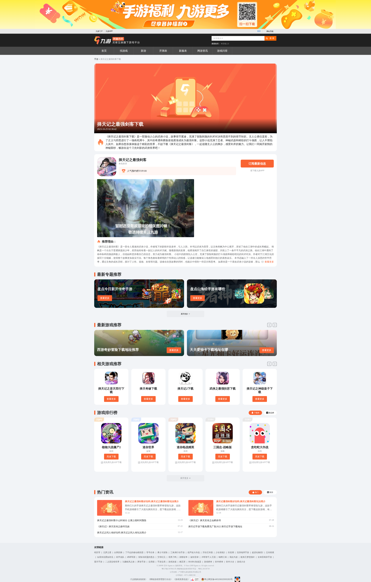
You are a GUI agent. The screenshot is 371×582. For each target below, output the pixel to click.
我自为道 (234, 557)
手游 (96, 59)
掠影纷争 (183, 557)
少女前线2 (220, 552)
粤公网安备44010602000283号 (218, 579)
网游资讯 (202, 50)
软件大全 (230, 562)
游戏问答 (222, 50)
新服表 (183, 50)
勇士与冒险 (162, 552)
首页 (104, 50)
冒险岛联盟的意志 (146, 557)
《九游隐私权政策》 (138, 579)
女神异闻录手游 (265, 557)
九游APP (109, 31)
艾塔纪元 (161, 557)
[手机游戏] (117, 40)
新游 (143, 50)
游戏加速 (172, 562)
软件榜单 (219, 562)
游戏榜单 (208, 562)
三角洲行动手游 (177, 552)
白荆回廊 (118, 552)
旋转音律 (194, 557)
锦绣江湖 (223, 557)
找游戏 (124, 50)
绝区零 (97, 552)
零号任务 (150, 552)
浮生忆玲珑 (208, 552)
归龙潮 (231, 552)
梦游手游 (141, 562)
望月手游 (98, 562)
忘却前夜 (270, 552)
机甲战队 (120, 557)
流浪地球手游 (243, 552)
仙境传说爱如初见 (105, 557)
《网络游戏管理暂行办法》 (160, 579)
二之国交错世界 (112, 562)
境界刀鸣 (172, 557)
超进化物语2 (257, 552)
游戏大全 (241, 562)
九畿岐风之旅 (128, 562)
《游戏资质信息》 (181, 579)
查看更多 (104, 298)
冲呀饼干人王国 (208, 557)
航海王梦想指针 (248, 557)
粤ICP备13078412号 (169, 569)
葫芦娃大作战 (194, 552)
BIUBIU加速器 (194, 562)
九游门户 (99, 31)
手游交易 (161, 562)
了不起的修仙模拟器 (134, 552)
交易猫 (151, 562)
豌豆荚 (182, 562)
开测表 (163, 50)
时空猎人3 (225, 44)
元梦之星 (107, 552)
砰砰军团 (131, 557)
